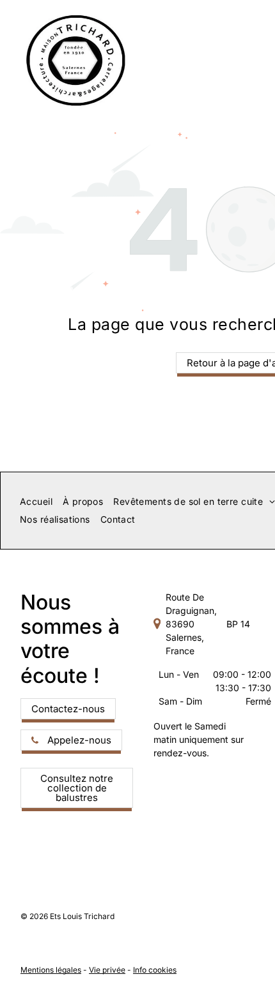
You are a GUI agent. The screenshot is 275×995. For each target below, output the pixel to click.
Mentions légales (50, 970)
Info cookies (155, 970)
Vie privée (107, 970)
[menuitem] (36, 502)
